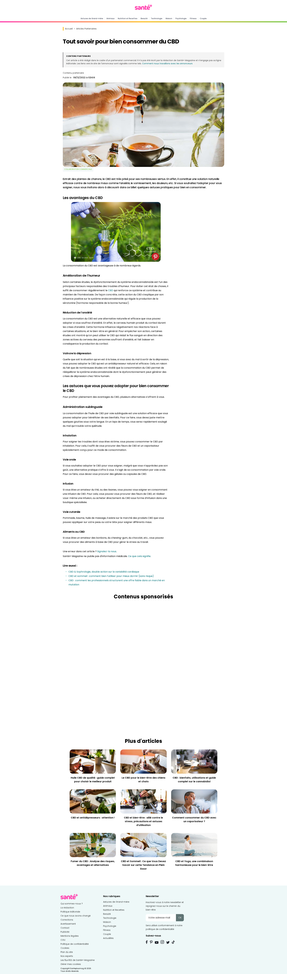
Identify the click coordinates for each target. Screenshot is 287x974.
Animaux (110, 18)
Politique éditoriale (70, 911)
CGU (63, 939)
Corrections (67, 919)
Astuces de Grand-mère (92, 18)
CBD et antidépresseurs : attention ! (93, 817)
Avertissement (68, 923)
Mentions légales (70, 935)
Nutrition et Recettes (127, 18)
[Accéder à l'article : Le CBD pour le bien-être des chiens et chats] (143, 761)
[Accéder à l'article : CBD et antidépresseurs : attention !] (93, 801)
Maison (169, 18)
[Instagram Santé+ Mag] (162, 942)
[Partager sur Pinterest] (155, 256)
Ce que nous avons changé (76, 915)
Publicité (65, 931)
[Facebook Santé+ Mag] (147, 942)
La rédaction (67, 907)
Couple (203, 18)
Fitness (193, 18)
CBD (110, 290)
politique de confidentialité (160, 929)
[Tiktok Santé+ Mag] (173, 942)
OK (180, 917)
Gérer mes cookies (71, 964)
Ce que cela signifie (139, 556)
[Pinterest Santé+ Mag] (151, 942)
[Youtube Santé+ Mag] (156, 942)
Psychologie (181, 18)
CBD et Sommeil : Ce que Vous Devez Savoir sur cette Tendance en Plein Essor (143, 865)
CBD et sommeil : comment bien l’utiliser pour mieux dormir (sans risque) (111, 576)
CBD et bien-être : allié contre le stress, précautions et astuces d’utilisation (143, 821)
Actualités (108, 938)
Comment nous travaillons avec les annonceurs (167, 63)
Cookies (65, 948)
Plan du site (67, 952)
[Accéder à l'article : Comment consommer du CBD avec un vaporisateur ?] (194, 801)
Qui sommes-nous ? (72, 903)
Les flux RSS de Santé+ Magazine (78, 960)
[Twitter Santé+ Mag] (168, 942)
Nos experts (67, 956)
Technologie (156, 18)
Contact (65, 927)
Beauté (144, 18)
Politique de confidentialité (75, 943)
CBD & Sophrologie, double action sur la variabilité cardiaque (103, 571)
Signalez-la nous (106, 551)
